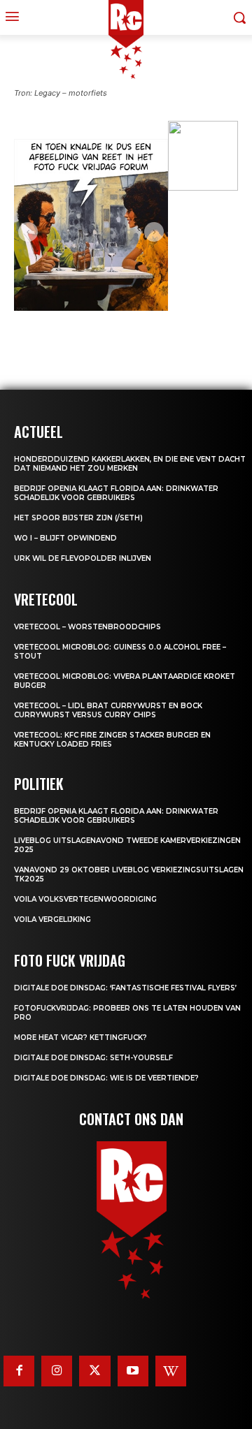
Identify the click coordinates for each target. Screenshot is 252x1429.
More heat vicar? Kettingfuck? (80, 1037)
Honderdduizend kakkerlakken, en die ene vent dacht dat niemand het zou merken (130, 464)
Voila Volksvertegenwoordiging (85, 899)
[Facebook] (19, 1371)
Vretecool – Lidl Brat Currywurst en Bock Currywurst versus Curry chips (108, 710)
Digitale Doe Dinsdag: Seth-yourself (93, 1057)
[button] (28, 232)
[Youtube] (133, 1371)
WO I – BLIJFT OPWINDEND (65, 538)
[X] (94, 1371)
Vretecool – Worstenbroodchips (87, 626)
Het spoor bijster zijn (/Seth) (78, 517)
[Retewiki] (170, 1371)
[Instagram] (56, 1371)
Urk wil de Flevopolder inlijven (82, 558)
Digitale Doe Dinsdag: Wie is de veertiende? (106, 1078)
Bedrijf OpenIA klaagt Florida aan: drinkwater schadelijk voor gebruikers (116, 493)
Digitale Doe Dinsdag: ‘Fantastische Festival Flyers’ (125, 987)
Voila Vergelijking (52, 919)
